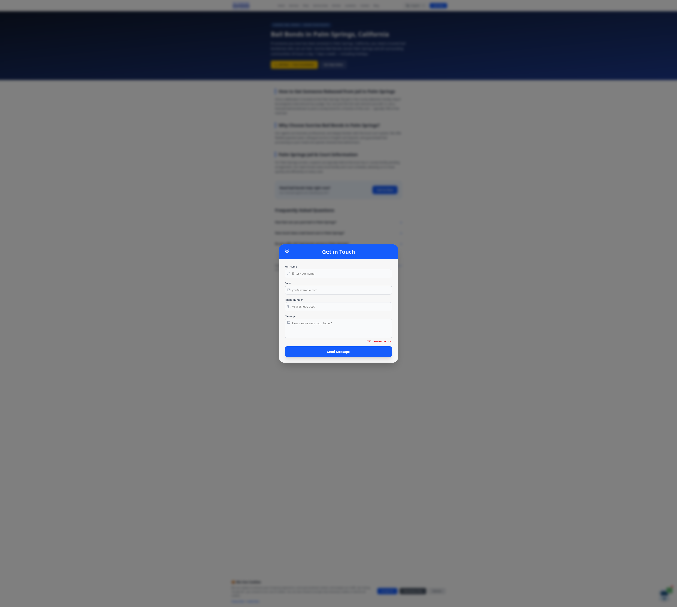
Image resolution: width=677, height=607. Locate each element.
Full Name (291, 266)
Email (288, 283)
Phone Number (294, 299)
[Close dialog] (287, 250)
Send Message (338, 352)
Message (290, 316)
